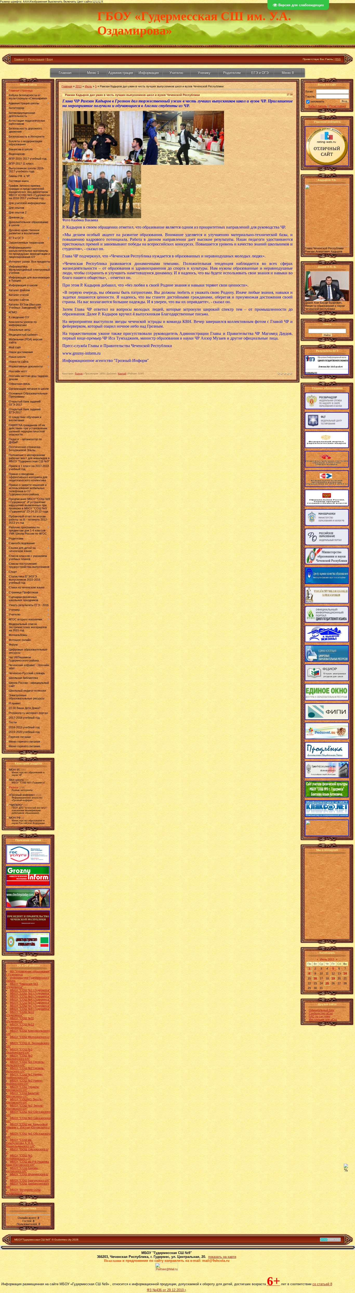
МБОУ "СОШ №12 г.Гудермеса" (20, 1026)
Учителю (176, 73)
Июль (88, 86)
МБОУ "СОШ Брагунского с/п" (30, 1180)
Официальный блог (321, 1010)
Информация (149, 73)
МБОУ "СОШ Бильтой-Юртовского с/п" (23, 1094)
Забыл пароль (317, 106)
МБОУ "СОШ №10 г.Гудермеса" (20, 1013)
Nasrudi (122, 373)
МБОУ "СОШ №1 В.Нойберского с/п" (19, 1157)
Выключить (55, 1)
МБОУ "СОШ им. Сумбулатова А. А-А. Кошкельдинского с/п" (20, 1143)
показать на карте (222, 1257)
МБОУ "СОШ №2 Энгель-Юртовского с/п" (25, 1107)
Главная (19, 59)
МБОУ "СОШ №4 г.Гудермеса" (30, 999)
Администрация (120, 73)
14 (345, 973)
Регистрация (36, 59)
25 (327, 983)
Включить (69, 1)
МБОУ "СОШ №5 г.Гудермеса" (30, 1002)
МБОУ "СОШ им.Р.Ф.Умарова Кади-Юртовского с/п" (27, 1163)
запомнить (317, 101)
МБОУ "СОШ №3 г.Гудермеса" (30, 996)
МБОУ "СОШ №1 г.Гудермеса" (30, 990)
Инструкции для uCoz (323, 1019)
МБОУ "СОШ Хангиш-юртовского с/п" (22, 1169)
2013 (78, 86)
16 (315, 978)
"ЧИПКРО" (16, 805)
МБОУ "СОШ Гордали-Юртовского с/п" (23, 1088)
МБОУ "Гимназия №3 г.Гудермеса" (22, 985)
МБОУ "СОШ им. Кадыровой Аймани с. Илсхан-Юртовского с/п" (28, 1127)
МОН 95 (14, 769)
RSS (338, 59)
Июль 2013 (327, 959)
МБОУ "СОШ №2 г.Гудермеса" (30, 993)
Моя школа (16, 779)
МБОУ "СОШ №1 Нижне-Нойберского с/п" (24, 1076)
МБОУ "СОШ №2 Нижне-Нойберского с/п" (24, 1082)
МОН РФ (15, 817)
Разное (13, 787)
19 (333, 978)
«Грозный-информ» (22, 794)
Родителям (232, 73)
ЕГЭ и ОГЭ (259, 73)
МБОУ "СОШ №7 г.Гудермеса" (30, 1005)
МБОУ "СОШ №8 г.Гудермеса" (30, 1008)
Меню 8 (288, 73)
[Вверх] (346, 1166)
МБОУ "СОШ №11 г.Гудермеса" (20, 1020)
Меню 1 (93, 73)
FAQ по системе (319, 1016)
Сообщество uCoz (321, 1013)
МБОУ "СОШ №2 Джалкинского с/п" (19, 1057)
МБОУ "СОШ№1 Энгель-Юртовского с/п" (24, 1101)
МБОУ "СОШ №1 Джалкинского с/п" (19, 1051)
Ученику (204, 73)
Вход (50, 59)
